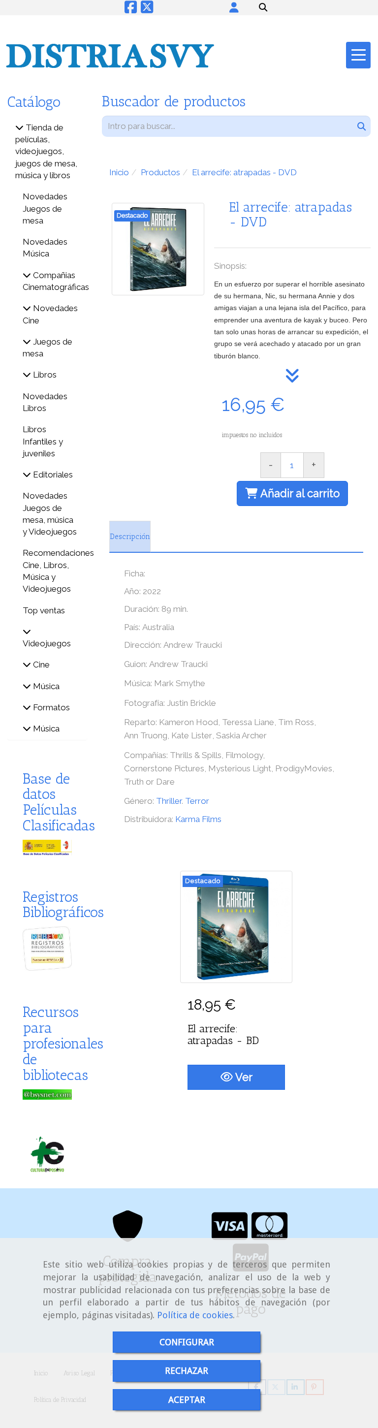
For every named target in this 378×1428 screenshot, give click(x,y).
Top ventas (44, 610)
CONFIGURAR (186, 1342)
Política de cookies (195, 1315)
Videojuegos (47, 643)
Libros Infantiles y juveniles (43, 441)
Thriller (169, 801)
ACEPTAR (186, 1400)
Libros (44, 375)
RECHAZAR (186, 1370)
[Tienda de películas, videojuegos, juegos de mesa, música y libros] (19, 127)
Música (45, 686)
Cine (40, 664)
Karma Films (198, 819)
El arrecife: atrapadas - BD (223, 1034)
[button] (234, 7)
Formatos (50, 707)
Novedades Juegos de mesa (45, 208)
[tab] (130, 536)
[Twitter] (147, 9)
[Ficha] (236, 927)
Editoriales (52, 474)
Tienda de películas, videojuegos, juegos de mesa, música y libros (46, 151)
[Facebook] (131, 9)
